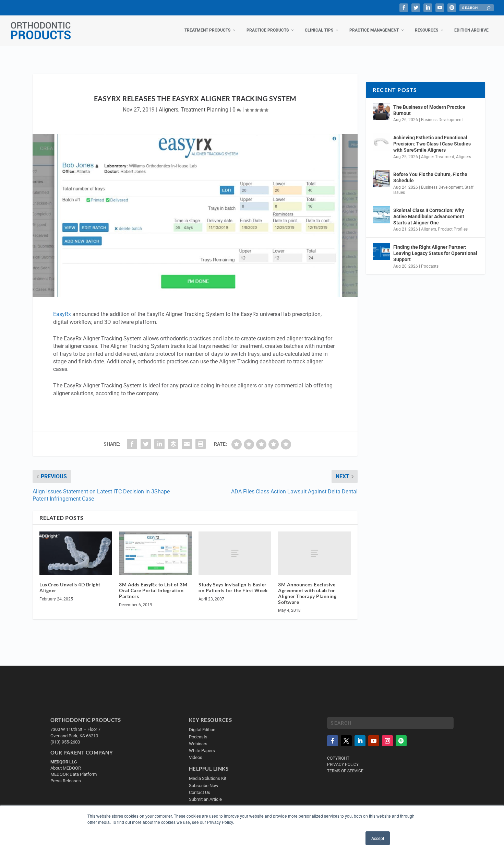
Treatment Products (207, 30)
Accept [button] (377, 838)
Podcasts (430, 266)
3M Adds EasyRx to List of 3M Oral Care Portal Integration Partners (153, 590)
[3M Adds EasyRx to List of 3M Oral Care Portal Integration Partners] (155, 553)
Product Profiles (453, 229)
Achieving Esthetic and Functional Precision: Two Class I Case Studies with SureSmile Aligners (432, 144)
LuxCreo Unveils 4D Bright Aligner (69, 587)
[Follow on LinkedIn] (360, 740)
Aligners (168, 109)
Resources (426, 30)
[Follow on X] (346, 740)
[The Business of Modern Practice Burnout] (381, 111)
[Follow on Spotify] (401, 740)
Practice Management (374, 30)
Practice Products (268, 30)
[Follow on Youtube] (373, 740)
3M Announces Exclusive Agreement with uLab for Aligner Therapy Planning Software (307, 593)
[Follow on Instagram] (387, 740)
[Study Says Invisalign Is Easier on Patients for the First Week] (235, 553)
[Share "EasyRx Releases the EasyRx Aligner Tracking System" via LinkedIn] (159, 444)
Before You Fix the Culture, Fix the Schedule (430, 177)
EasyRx (62, 314)
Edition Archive (471, 30)
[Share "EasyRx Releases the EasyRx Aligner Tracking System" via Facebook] (132, 444)
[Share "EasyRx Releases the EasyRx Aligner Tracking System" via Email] (187, 444)
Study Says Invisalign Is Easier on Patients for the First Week (233, 587)
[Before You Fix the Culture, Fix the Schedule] (381, 178)
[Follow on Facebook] (332, 740)
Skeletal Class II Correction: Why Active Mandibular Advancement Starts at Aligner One (428, 216)
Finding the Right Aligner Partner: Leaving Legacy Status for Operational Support (435, 253)
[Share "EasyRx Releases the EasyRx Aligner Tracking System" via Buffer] (173, 444)
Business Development (442, 119)
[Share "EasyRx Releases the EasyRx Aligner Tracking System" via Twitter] (146, 444)
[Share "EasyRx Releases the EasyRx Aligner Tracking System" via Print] (200, 444)
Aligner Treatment (437, 156)
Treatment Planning (204, 109)
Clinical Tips (319, 30)
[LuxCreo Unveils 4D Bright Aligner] (75, 553)
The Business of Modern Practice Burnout (429, 110)
